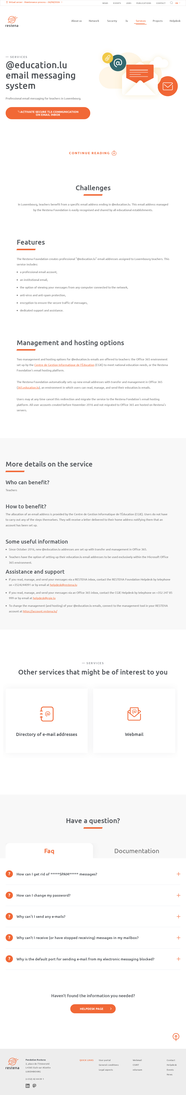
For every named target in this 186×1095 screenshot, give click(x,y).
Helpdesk (175, 20)
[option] (46, 721)
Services (141, 20)
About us (76, 20)
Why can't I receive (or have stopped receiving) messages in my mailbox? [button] (77, 937)
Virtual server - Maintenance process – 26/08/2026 (34, 2)
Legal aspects (106, 1069)
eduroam (137, 1069)
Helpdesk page (91, 1009)
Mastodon (34, 1086)
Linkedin (28, 1086)
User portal (105, 1060)
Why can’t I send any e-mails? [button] (41, 916)
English (177, 3)
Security (112, 20)
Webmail (137, 1060)
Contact (161, 3)
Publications (143, 3)
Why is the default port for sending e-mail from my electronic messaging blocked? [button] (85, 959)
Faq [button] (49, 851)
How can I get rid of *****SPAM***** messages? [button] (57, 874)
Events (117, 3)
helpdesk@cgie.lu (44, 598)
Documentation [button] (136, 850)
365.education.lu (28, 387)
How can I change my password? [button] (43, 895)
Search (171, 3)
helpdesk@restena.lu (63, 584)
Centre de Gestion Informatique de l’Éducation (64, 365)
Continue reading (89, 153)
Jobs (128, 3)
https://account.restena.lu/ (40, 611)
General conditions (109, 1064)
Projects (158, 20)
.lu (126, 20)
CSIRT (136, 1064)
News (105, 3)
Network (94, 20)
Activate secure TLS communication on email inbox (49, 113)
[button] (177, 3)
